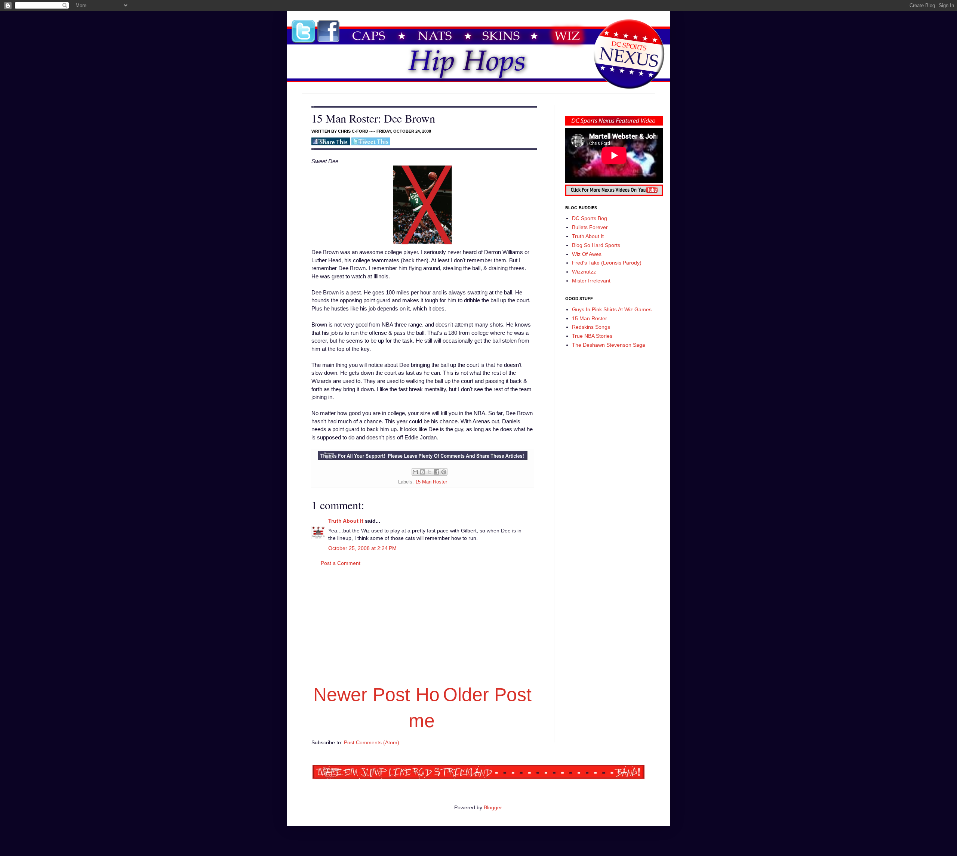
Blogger (493, 807)
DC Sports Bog (589, 218)
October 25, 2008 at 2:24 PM (362, 548)
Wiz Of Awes (586, 254)
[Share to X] (429, 472)
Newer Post (361, 694)
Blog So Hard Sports (596, 245)
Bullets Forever (590, 227)
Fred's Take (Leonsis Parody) (606, 263)
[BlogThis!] (422, 472)
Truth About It (345, 521)
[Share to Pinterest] (443, 472)
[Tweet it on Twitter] (370, 144)
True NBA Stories (592, 336)
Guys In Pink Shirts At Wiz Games (612, 309)
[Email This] (415, 472)
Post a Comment (340, 563)
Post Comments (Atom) (371, 742)
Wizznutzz (584, 272)
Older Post (487, 694)
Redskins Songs (591, 327)
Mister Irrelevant (591, 281)
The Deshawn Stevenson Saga (608, 345)
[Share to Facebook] (436, 472)
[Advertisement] (422, 624)
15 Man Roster (431, 482)
